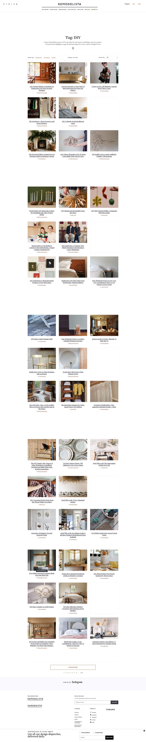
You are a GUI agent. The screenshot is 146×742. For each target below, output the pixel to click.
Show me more (73, 667)
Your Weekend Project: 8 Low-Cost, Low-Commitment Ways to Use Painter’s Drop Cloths (104, 283)
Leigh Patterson (74, 158)
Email (93, 722)
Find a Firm (80, 9)
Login (139, 3)
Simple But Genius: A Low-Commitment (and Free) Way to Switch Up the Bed (73, 644)
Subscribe (109, 737)
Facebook (94, 717)
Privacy (76, 719)
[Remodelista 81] (9, 4)
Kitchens (54, 57)
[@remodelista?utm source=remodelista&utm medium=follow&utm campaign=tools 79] (4, 4)
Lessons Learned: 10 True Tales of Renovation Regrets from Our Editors (73, 88)
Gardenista (94, 9)
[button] (127, 4)
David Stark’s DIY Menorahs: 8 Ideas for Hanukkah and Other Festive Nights (41, 213)
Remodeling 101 (63, 9)
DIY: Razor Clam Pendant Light (42, 339)
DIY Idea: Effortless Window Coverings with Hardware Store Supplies (73, 609)
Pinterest (94, 712)
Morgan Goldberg (73, 252)
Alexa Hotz (105, 215)
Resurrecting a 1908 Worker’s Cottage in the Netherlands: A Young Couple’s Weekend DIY (41, 248)
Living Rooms (47, 57)
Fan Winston (42, 158)
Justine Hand (42, 341)
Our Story (87, 9)
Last (82, 672)
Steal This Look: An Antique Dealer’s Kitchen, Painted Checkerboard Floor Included (73, 535)
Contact (76, 714)
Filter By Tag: (102, 57)
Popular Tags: (31, 57)
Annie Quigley (73, 92)
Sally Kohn (73, 409)
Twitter (93, 719)
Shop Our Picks (72, 9)
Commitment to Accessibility (78, 722)
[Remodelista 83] (14, 4)
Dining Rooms (39, 57)
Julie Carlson (105, 287)
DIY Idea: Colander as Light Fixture (42, 607)
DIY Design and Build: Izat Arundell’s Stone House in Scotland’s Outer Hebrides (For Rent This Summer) (42, 644)
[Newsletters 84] (17, 4)
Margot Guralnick (42, 92)
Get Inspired (45, 9)
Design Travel (53, 9)
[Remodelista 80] (7, 4)
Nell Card (73, 215)
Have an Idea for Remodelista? (78, 726)
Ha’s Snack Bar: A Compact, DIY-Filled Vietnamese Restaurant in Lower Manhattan (73, 248)
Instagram (94, 714)
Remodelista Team (42, 577)
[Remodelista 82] (12, 4)
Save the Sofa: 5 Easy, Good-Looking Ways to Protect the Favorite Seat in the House (41, 407)
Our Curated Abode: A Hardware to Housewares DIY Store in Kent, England (42, 88)
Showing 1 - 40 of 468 (73, 57)
